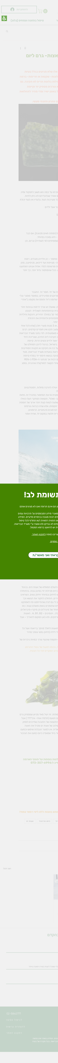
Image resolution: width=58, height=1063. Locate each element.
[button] (4, 18)
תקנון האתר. (38, 534)
